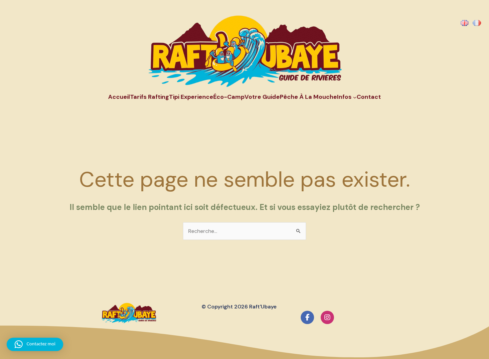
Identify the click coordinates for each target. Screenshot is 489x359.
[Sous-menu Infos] (355, 97)
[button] (35, 344)
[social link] (307, 317)
